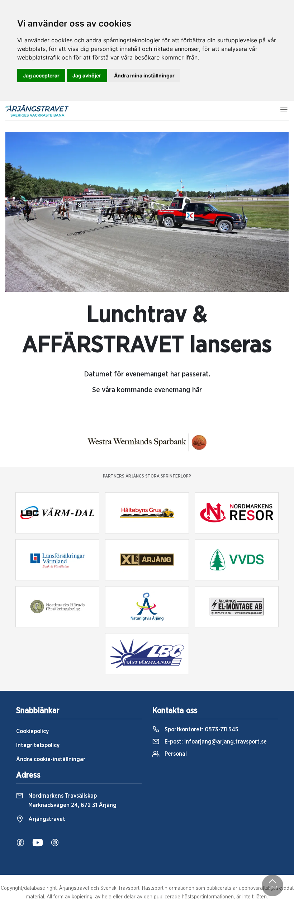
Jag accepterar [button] (41, 75)
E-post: (215, 742)
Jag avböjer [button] (86, 75)
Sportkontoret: (200, 729)
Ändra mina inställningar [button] (144, 75)
